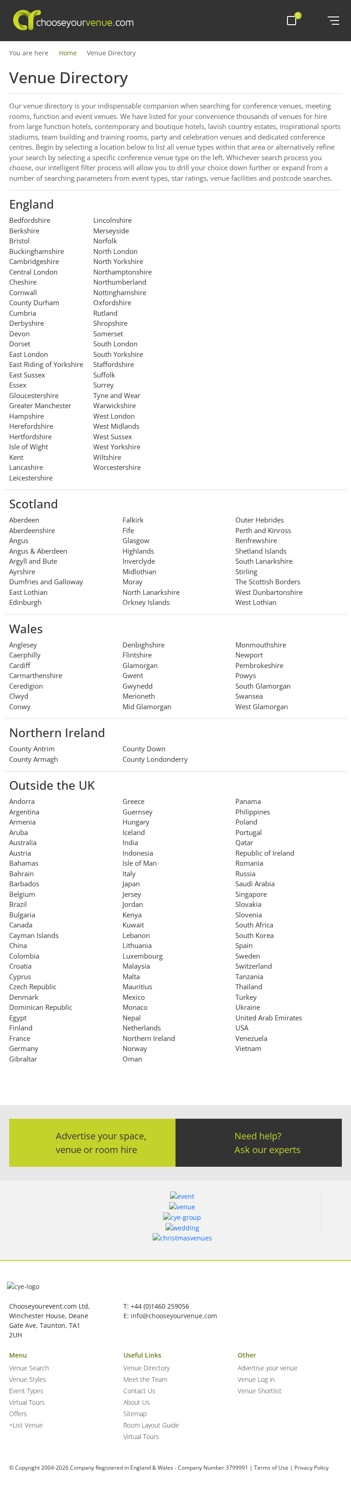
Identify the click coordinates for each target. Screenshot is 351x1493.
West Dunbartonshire (269, 592)
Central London (33, 271)
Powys (245, 675)
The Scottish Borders (267, 581)
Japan (131, 883)
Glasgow (135, 540)
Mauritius (137, 986)
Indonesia (137, 852)
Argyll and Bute (33, 561)
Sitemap (135, 1413)
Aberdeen (24, 519)
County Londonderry (155, 759)
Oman (132, 1058)
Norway (134, 1048)
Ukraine (247, 1007)
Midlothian (139, 571)
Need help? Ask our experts (267, 1143)
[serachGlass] (314, 20)
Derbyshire (26, 323)
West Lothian (256, 602)
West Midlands (116, 426)
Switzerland (253, 965)
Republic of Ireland (264, 852)
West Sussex (112, 436)
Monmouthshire (260, 644)
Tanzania (249, 976)
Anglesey (23, 644)
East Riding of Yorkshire (46, 364)
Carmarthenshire (35, 675)
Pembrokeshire (259, 665)
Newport (249, 654)
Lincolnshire (112, 220)
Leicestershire (31, 477)
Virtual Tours (27, 1402)
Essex (18, 384)
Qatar (244, 842)
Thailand (248, 986)
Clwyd (18, 696)
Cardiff (19, 665)
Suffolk (104, 374)
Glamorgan (140, 665)
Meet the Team (145, 1379)
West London (114, 415)
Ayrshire (22, 571)
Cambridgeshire (34, 261)
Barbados (24, 883)
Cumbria (22, 313)
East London (28, 354)
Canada (20, 924)
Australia (23, 842)
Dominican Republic (40, 1007)
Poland (246, 821)
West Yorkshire (116, 446)
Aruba (18, 832)
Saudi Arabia (255, 883)
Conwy (20, 706)
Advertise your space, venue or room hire (101, 1143)
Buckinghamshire (36, 251)
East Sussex (27, 374)
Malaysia (136, 965)
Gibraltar (23, 1058)
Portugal (248, 832)
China (18, 945)
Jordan (132, 904)
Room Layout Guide (151, 1425)
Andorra (22, 801)
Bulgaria (22, 914)
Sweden (247, 955)
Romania (249, 863)
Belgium (22, 894)
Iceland (133, 832)
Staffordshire (113, 364)
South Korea (254, 935)
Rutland (105, 313)
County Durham (34, 302)
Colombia (24, 955)
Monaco (135, 1007)
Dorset (19, 343)
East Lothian (28, 592)
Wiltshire (107, 457)
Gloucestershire (33, 395)
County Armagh (33, 759)
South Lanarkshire (263, 561)
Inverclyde (138, 561)
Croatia (20, 965)
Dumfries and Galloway (46, 581)
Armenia (22, 821)
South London (115, 343)
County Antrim (32, 748)
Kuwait (133, 924)
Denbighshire (143, 644)
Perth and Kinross (263, 530)
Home (68, 53)
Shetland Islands (261, 550)
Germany (23, 1048)
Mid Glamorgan (146, 706)
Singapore (251, 894)
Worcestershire (117, 467)
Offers (18, 1413)
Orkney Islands (146, 602)
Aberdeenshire (32, 530)
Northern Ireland (148, 1038)
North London (115, 251)
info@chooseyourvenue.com (174, 1315)
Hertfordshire (30, 436)
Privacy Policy (311, 1467)
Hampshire (26, 415)
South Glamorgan (263, 685)
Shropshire (110, 323)
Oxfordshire (112, 302)
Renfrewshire (256, 540)
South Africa (254, 924)
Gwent (132, 675)
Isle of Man (139, 863)
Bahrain (21, 873)
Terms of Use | (273, 1467)
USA (241, 1027)
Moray (132, 581)
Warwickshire (114, 405)
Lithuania (137, 945)
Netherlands (141, 1027)
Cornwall (23, 292)
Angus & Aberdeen (38, 550)
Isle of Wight (28, 446)
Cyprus (20, 976)
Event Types (26, 1390)
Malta (131, 976)
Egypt (18, 1017)
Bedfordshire (29, 220)
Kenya (132, 914)
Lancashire (26, 467)
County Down (143, 748)
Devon (19, 333)
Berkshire (24, 230)
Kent (16, 457)
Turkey (246, 997)
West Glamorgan (261, 706)
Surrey (103, 384)
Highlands (138, 550)
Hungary (135, 821)
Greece (133, 801)
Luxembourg (142, 955)
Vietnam (248, 1048)
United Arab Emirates (268, 1017)
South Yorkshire (118, 354)
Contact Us (139, 1390)
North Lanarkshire (151, 592)
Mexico (133, 997)
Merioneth (138, 696)
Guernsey (137, 811)
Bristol (19, 240)
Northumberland (119, 281)
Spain (244, 945)
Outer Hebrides (259, 519)
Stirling (246, 571)
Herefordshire (31, 426)
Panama (248, 801)
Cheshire (23, 281)
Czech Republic (32, 986)
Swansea (249, 696)
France (19, 1038)
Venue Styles (27, 1379)
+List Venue (26, 1425)
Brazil (18, 904)
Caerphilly (25, 654)
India (130, 842)
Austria (20, 852)
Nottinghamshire (119, 292)
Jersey (131, 894)
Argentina (24, 811)
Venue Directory (146, 1368)
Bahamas (23, 863)
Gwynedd (137, 685)
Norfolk (105, 240)
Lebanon (136, 935)
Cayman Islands (33, 935)
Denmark (23, 997)
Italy (129, 873)
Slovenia (248, 914)
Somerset (108, 333)
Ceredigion (26, 685)
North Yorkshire (118, 261)
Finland (20, 1027)
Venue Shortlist (260, 1390)
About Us (136, 1402)
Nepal (131, 1017)
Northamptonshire (122, 271)
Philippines (252, 811)
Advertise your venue (268, 1368)
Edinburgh (25, 602)
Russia (245, 873)
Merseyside (111, 230)
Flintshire (137, 654)
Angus (18, 540)
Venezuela (251, 1038)
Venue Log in (256, 1379)
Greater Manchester (40, 405)
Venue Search (29, 1368)
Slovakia (248, 904)
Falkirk (133, 519)
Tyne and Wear (116, 395)
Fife (128, 530)
